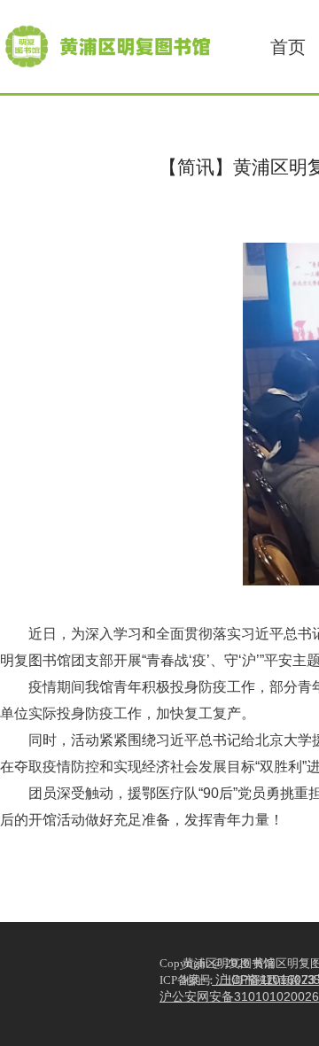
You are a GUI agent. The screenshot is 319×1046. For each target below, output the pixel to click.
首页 (288, 47)
